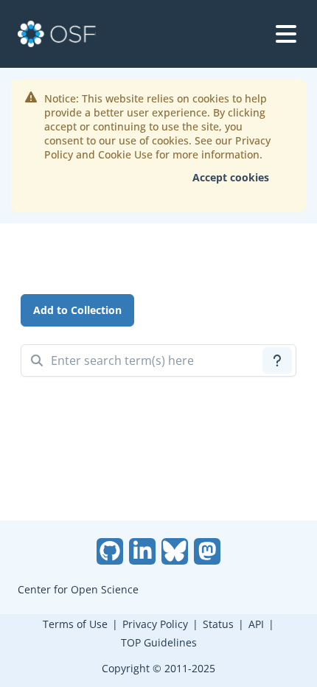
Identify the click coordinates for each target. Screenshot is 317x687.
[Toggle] (286, 34)
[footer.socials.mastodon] (207, 551)
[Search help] (277, 360)
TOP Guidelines (159, 642)
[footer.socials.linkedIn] (142, 551)
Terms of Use (75, 624)
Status (218, 624)
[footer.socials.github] (110, 551)
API (256, 624)
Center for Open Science (78, 589)
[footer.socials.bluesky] (174, 551)
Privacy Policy (155, 624)
